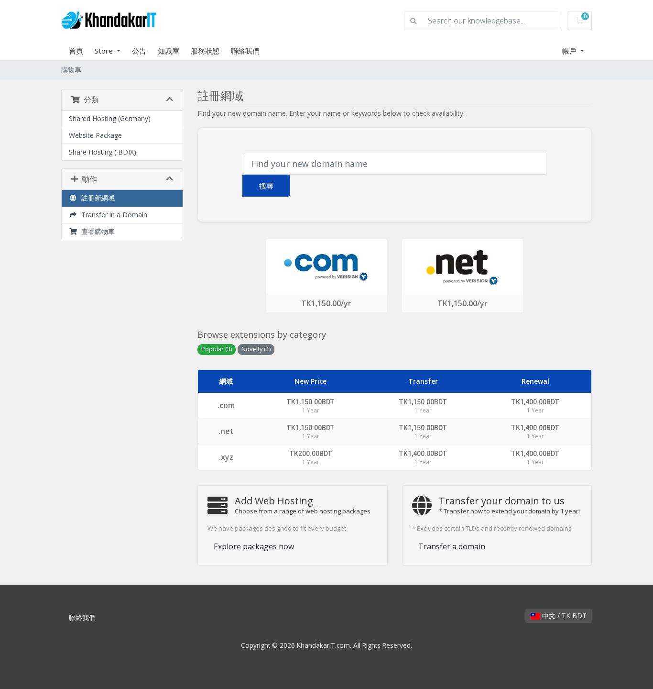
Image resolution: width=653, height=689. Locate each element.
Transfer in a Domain (112, 214)
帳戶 (570, 51)
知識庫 (168, 51)
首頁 (76, 51)
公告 (139, 51)
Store (105, 51)
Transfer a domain (451, 546)
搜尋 (266, 185)
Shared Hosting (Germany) (110, 118)
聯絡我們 (245, 51)
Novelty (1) (256, 349)
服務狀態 (205, 51)
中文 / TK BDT (563, 615)
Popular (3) (216, 349)
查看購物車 (96, 231)
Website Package (95, 135)
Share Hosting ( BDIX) (102, 151)
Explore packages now (254, 546)
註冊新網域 (96, 197)
